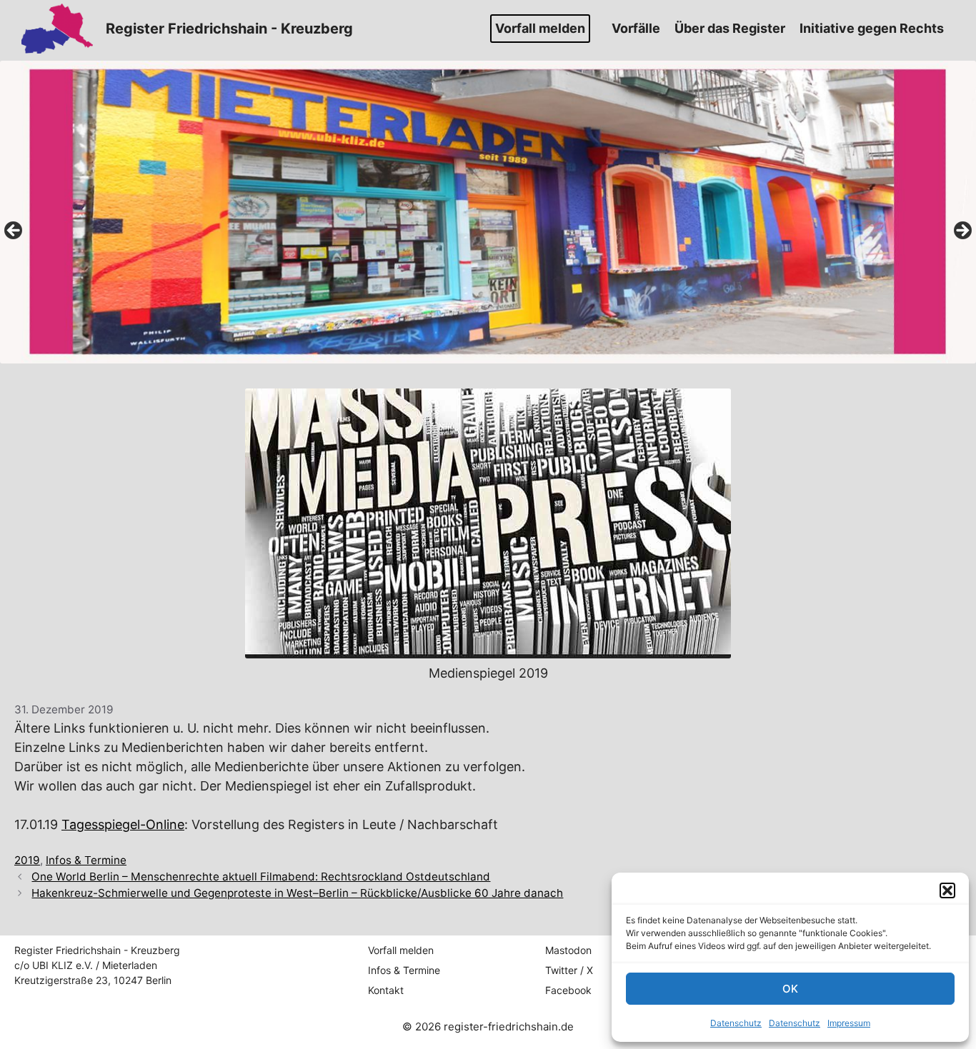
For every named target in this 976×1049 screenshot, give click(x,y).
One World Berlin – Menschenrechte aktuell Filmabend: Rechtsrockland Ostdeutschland (260, 876)
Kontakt (386, 990)
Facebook (568, 990)
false (14, 231)
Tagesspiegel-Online (122, 824)
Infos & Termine (86, 860)
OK (790, 988)
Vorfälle (636, 28)
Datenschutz (736, 1023)
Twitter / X (569, 970)
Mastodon (568, 950)
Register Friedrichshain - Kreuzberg (229, 28)
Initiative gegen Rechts (872, 28)
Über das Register (729, 28)
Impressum (848, 1023)
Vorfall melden (540, 28)
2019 (27, 860)
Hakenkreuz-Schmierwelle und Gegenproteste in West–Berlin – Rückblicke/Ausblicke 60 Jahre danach (297, 893)
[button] (947, 890)
